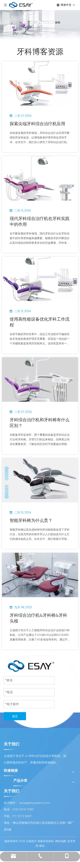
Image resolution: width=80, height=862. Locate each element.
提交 (15, 716)
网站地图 (60, 841)
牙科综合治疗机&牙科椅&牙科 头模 (38, 618)
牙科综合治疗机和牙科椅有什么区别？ (40, 423)
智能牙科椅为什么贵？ (31, 520)
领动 (41, 846)
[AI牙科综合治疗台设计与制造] (31, 666)
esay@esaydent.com (34, 803)
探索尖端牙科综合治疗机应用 (37, 124)
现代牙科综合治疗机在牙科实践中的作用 (40, 221)
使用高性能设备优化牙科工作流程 (40, 322)
